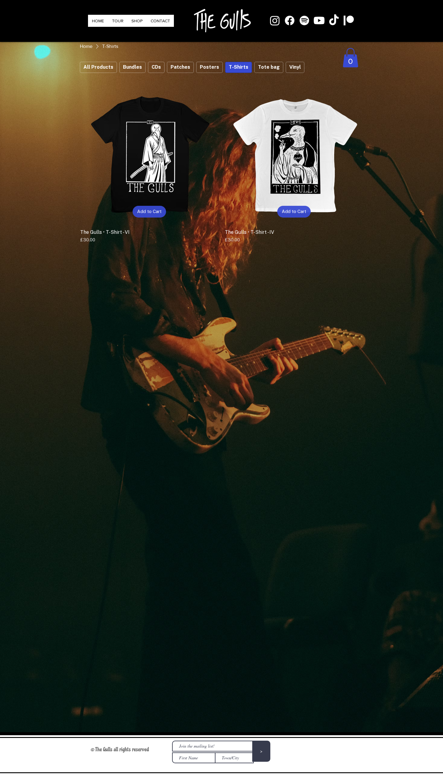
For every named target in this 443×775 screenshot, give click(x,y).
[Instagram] (275, 20)
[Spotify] (304, 20)
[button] (350, 57)
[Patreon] (348, 20)
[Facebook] (289, 20)
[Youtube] (319, 20)
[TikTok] (334, 20)
